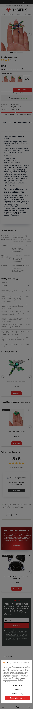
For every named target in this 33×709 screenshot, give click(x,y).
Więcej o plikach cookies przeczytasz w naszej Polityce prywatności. (14, 679)
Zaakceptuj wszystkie (17, 698)
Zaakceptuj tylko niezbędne (17, 687)
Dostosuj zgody (17, 694)
